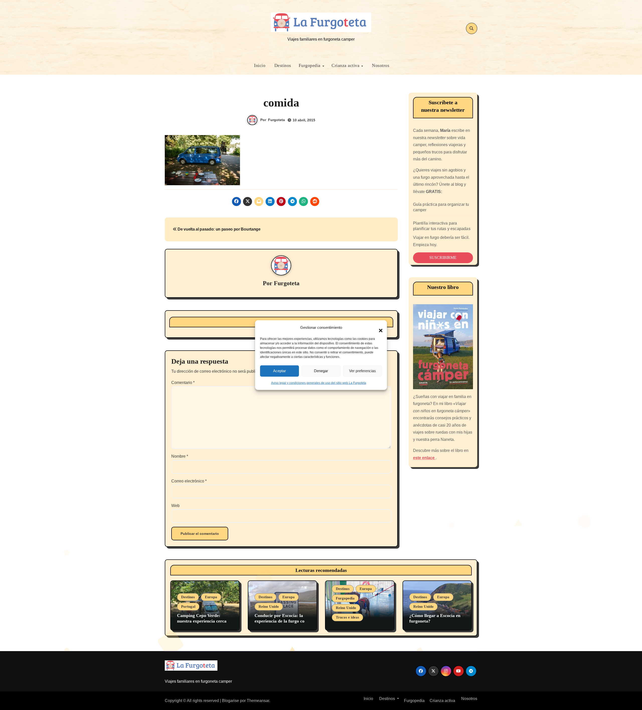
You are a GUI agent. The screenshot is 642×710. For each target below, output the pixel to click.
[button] (378, 327)
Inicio (259, 65)
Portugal (188, 606)
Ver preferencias (362, 371)
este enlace (424, 458)
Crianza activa (346, 65)
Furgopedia (310, 65)
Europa (211, 597)
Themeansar (258, 700)
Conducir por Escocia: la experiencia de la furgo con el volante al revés (281, 621)
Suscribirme (442, 257)
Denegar (321, 371)
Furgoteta (276, 120)
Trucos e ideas (347, 617)
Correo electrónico (189, 481)
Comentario (183, 382)
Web (175, 505)
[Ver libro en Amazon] (443, 346)
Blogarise (230, 700)
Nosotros (380, 65)
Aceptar (279, 371)
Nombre (179, 456)
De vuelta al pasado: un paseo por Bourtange (219, 229)
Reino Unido (269, 606)
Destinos (282, 65)
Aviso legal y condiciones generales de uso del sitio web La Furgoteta (318, 382)
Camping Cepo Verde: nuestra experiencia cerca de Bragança (204, 621)
